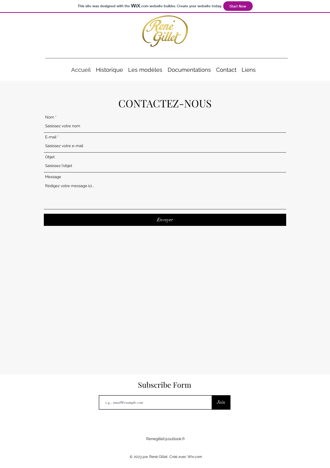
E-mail (50, 137)
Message (53, 177)
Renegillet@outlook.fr (165, 439)
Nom (49, 117)
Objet (50, 157)
